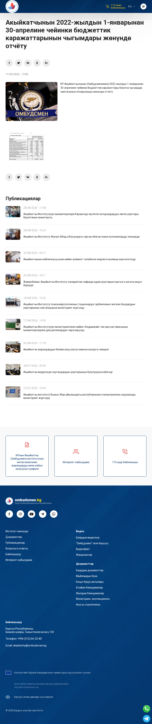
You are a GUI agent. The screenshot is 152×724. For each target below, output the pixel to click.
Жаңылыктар (84, 554)
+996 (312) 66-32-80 (30, 638)
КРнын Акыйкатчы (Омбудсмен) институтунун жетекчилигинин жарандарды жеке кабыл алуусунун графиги (27, 462)
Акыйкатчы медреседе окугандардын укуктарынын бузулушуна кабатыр (68, 372)
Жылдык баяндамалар (90, 593)
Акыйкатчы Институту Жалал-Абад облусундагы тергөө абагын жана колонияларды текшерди (81, 236)
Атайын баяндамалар (89, 587)
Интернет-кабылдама (76, 462)
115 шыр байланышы (118, 6)
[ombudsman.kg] (12, 6)
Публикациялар (15, 542)
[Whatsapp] (146, 708)
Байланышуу (13, 554)
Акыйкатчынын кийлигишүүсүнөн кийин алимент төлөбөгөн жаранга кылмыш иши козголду (79, 259)
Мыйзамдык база (86, 576)
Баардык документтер (89, 570)
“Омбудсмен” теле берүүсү (92, 543)
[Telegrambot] (146, 718)
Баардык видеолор (88, 537)
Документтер (14, 537)
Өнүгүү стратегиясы (88, 604)
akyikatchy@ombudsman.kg (29, 645)
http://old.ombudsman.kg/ (26, 687)
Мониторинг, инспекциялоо (93, 598)
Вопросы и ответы (17, 548)
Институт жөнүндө (17, 531)
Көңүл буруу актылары (90, 581)
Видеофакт (83, 549)
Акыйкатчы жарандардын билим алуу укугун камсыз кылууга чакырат (66, 349)
